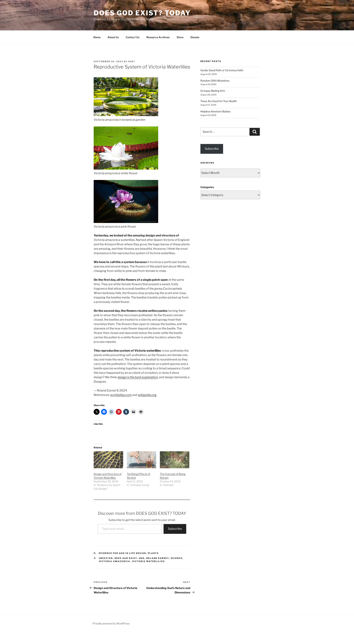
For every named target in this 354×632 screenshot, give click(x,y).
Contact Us (132, 37)
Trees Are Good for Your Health (218, 101)
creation (106, 558)
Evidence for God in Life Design (122, 553)
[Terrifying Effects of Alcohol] (141, 459)
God (142, 558)
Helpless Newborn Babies (215, 111)
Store (180, 37)
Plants (153, 553)
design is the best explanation (137, 377)
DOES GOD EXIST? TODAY (142, 13)
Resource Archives (158, 37)
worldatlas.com (121, 395)
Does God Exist (125, 558)
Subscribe (175, 528)
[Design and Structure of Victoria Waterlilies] (108, 459)
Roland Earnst (157, 558)
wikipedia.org (147, 395)
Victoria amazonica (114, 561)
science (177, 558)
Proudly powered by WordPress (111, 623)
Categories (207, 187)
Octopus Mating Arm (212, 90)
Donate (194, 37)
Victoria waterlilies (148, 561)
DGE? (131, 61)
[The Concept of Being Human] (174, 459)
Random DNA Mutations (214, 80)
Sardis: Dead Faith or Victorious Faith (221, 70)
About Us (113, 37)
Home (96, 37)
